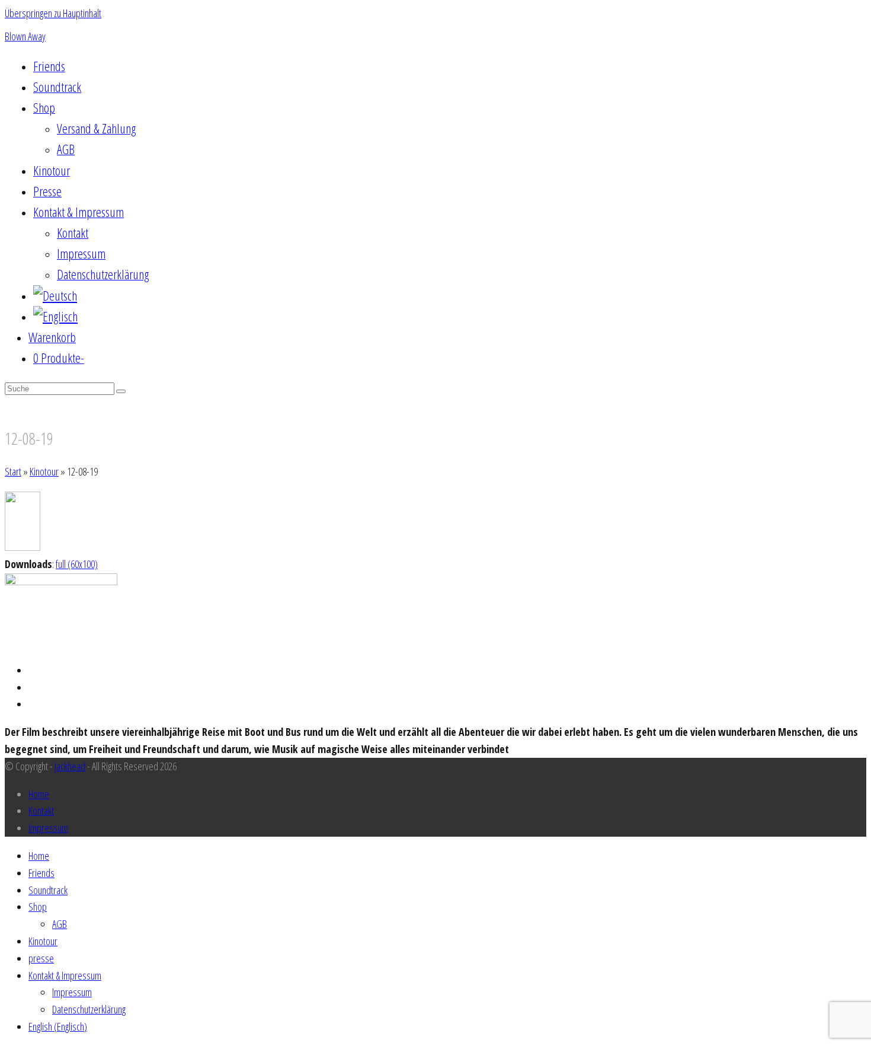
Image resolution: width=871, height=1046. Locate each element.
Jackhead (70, 766)
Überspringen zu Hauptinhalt (53, 13)
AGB (59, 924)
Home (38, 794)
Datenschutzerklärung (89, 1009)
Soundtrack (48, 890)
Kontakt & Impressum (64, 975)
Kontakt (41, 810)
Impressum (48, 828)
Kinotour (42, 941)
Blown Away (25, 36)
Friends (41, 873)
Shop (37, 907)
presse (41, 958)
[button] (52, 338)
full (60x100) (77, 564)
